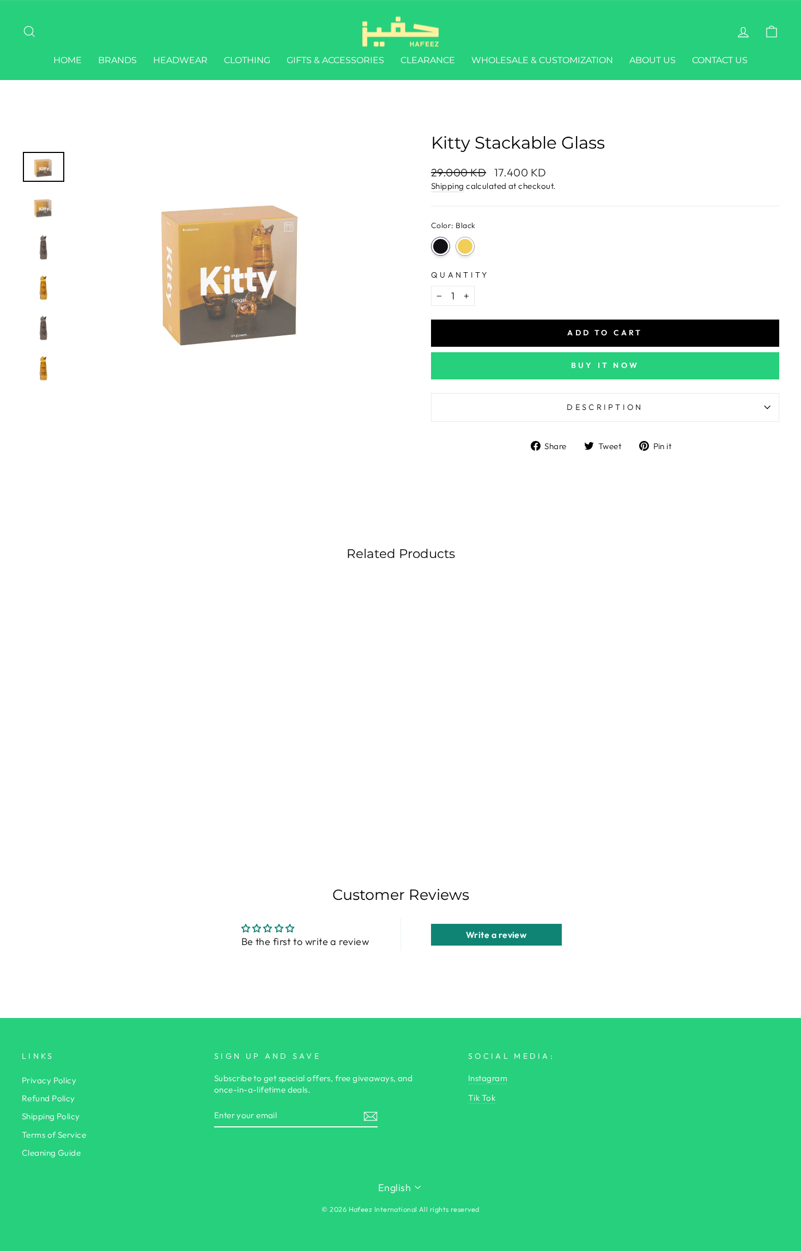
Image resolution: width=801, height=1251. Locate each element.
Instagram (487, 1078)
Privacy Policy (49, 1080)
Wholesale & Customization (542, 60)
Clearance (427, 60)
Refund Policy (48, 1098)
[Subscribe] (370, 1115)
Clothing (247, 60)
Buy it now (605, 365)
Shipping (447, 186)
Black (440, 246)
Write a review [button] (496, 934)
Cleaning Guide (51, 1153)
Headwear (180, 60)
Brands (117, 60)
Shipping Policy (51, 1116)
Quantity (460, 275)
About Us (652, 60)
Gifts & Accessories (335, 60)
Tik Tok (481, 1098)
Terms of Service (54, 1135)
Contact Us (720, 60)
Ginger (465, 246)
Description (605, 407)
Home (67, 60)
